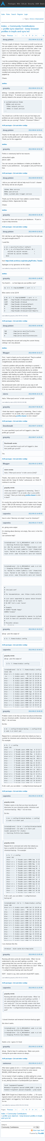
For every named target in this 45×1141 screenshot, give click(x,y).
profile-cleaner (21, 416)
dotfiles (4, 83)
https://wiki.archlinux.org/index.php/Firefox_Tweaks (24, 261)
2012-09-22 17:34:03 (35, 523)
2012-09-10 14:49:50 (35, 513)
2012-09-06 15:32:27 (35, 353)
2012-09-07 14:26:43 (35, 437)
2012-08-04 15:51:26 (35, 88)
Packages (12, 4)
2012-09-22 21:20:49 (35, 988)
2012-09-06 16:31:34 (35, 394)
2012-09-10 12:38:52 (35, 464)
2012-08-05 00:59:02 (35, 178)
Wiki (18, 4)
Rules (8, 14)
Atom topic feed (38, 1130)
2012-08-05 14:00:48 (35, 326)
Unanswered (39, 19)
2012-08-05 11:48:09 (35, 278)
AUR (37, 4)
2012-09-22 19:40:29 (35, 711)
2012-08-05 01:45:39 (35, 215)
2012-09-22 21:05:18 (35, 954)
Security (31, 4)
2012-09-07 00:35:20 (35, 407)
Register (20, 14)
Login (26, 14)
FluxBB (41, 1133)
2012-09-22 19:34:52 (35, 650)
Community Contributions (22, 26)
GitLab (24, 4)
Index (3, 14)
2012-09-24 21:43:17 (35, 1063)
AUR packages (7, 125)
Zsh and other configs (20, 125)
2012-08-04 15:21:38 (35, 39)
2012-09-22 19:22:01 (35, 629)
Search (13, 14)
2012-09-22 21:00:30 (35, 796)
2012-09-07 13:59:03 (35, 426)
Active (32, 19)
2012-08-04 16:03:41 (35, 130)
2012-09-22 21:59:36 (35, 1046)
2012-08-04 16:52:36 (35, 149)
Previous (10, 35)
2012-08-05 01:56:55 (35, 231)
